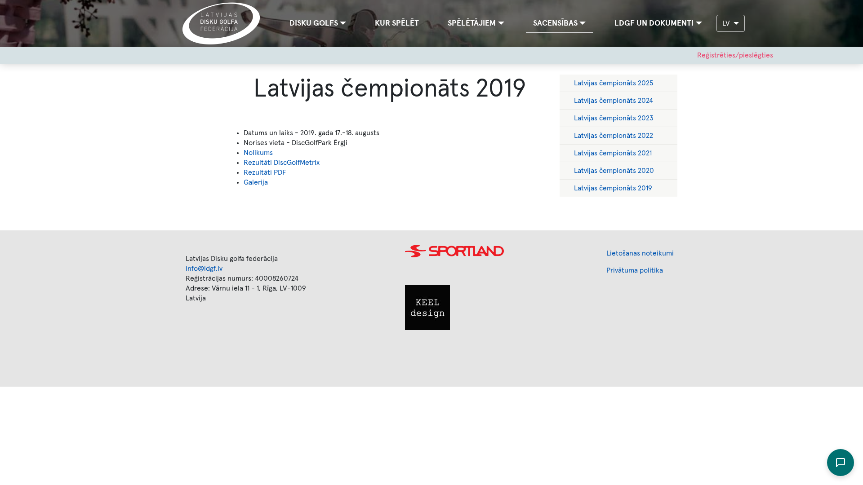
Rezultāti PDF (265, 172)
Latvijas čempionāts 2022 (613, 135)
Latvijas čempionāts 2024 (613, 100)
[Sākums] (225, 23)
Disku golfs (313, 23)
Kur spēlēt (397, 23)
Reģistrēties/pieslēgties (735, 55)
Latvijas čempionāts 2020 (614, 170)
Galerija (256, 182)
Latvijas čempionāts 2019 (613, 188)
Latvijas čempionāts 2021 (613, 153)
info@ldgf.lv (204, 268)
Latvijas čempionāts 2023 (614, 118)
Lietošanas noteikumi (640, 253)
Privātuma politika (634, 270)
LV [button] (727, 23)
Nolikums (258, 152)
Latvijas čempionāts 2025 (613, 83)
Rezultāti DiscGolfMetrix (282, 162)
